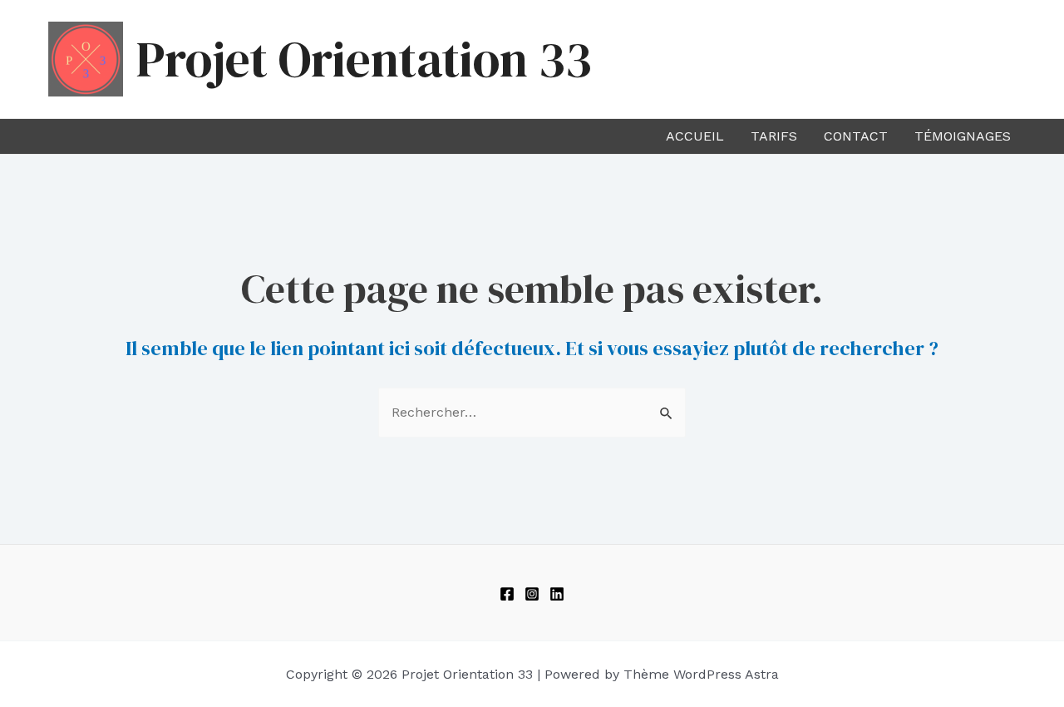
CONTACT (856, 136)
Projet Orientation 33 (364, 59)
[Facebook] (507, 593)
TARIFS (774, 136)
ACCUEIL (695, 136)
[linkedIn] (556, 593)
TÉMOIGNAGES (962, 136)
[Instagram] (532, 593)
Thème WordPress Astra (701, 674)
